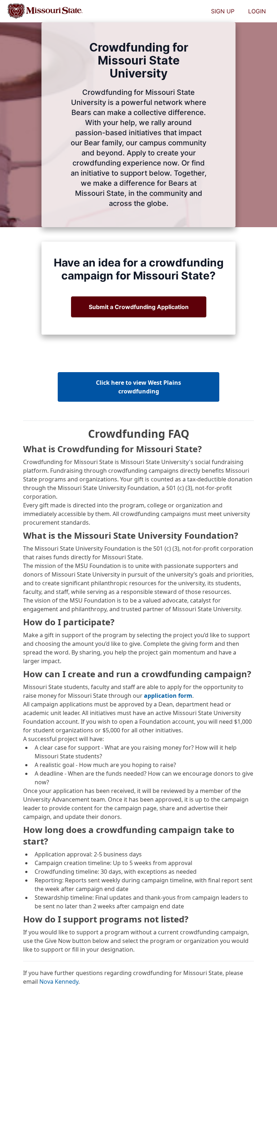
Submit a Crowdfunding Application (139, 306)
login (257, 11)
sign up (222, 11)
